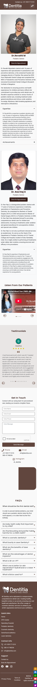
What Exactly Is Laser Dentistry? (16, 542)
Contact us (4, 659)
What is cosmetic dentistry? (14, 538)
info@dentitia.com (26, 453)
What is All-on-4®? (10, 561)
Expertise (6, 108)
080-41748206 (8, 455)
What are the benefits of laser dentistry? (15, 548)
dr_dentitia (17, 462)
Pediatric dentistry (7, 626)
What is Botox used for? (13, 574)
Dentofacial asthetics (8, 633)
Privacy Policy (6, 679)
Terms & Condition (17, 679)
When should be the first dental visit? (18, 506)
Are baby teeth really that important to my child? (18, 525)
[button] (4, 315)
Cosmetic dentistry (7, 629)
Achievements (9, 142)
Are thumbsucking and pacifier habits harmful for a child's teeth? (18, 532)
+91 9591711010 (28, 2)
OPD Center (5, 620)
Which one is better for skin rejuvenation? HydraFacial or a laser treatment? (18, 567)
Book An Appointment (18, 63)
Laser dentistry (6, 636)
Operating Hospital (7, 623)
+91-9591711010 (10, 644)
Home (3, 617)
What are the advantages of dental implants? (18, 555)
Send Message (18, 445)
